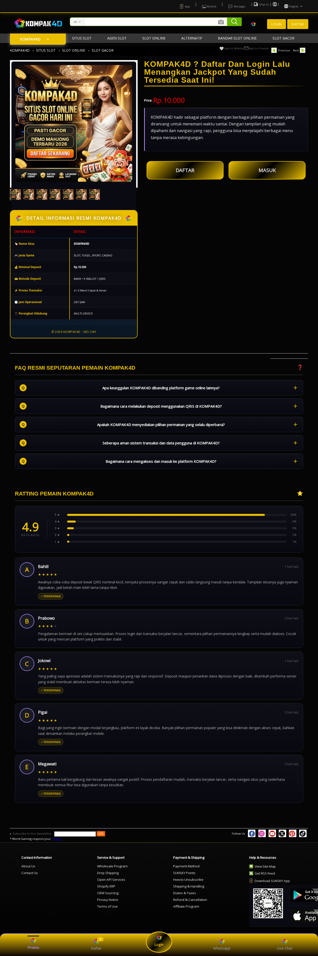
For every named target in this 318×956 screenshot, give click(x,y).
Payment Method (186, 866)
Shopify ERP (106, 886)
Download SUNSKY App (272, 881)
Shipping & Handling (188, 886)
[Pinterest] (292, 833)
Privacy (57, 839)
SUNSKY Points (184, 873)
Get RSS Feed (265, 873)
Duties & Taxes (184, 893)
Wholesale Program (112, 866)
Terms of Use (107, 906)
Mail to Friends (259, 48)
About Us (28, 866)
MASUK (267, 170)
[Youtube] (272, 833)
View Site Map (265, 866)
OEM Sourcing (108, 893)
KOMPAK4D (20, 50)
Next (296, 50)
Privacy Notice (107, 899)
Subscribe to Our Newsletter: (33, 833)
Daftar (297, 24)
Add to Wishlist (234, 48)
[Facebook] (251, 833)
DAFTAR (185, 169)
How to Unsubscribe (188, 879)
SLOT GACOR (103, 50)
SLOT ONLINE (73, 50)
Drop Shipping (108, 873)
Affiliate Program (186, 906)
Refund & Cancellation (190, 899)
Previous (284, 50)
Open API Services (111, 879)
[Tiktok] (303, 833)
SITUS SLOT (46, 50)
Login (276, 24)
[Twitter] (282, 833)
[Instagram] (262, 833)
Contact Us (29, 873)
